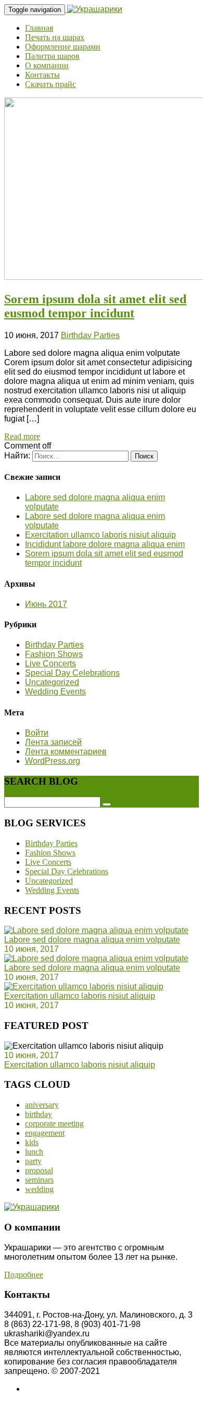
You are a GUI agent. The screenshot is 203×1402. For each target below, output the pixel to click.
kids (32, 1142)
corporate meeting (54, 1123)
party (33, 1161)
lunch (34, 1151)
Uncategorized (52, 682)
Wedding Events (55, 691)
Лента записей (53, 742)
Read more (22, 436)
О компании (47, 65)
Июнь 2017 (46, 604)
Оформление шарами (62, 46)
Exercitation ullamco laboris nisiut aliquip (100, 534)
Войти (36, 732)
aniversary (42, 1104)
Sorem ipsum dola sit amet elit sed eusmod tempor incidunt (95, 306)
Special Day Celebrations (72, 672)
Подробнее (23, 1274)
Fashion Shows (54, 654)
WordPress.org (52, 760)
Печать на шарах (54, 37)
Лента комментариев (66, 751)
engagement (45, 1132)
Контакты (42, 74)
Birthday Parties (90, 335)
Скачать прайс (50, 84)
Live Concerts (50, 663)
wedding (39, 1189)
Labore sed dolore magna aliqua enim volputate (92, 939)
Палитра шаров (52, 56)
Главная (39, 27)
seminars (39, 1179)
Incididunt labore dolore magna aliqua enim (105, 544)
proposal (39, 1170)
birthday (38, 1114)
